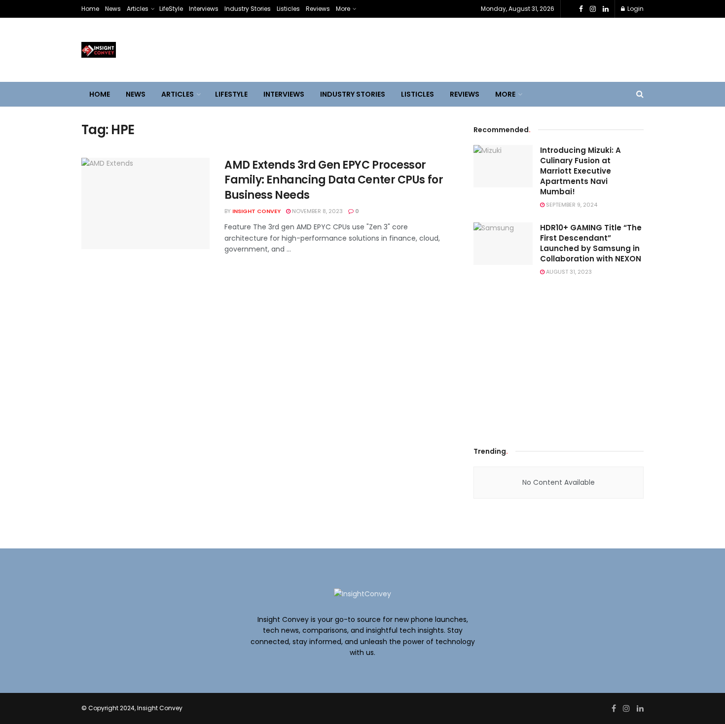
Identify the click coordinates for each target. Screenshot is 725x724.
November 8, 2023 (316, 211)
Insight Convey (256, 211)
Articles (137, 8)
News (113, 8)
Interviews (203, 8)
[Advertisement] (559, 359)
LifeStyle (171, 8)
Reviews (318, 8)
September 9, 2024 (570, 205)
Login (635, 8)
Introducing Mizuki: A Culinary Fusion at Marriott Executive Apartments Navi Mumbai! (580, 171)
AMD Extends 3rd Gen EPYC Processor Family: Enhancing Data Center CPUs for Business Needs (333, 180)
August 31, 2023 (568, 272)
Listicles (288, 8)
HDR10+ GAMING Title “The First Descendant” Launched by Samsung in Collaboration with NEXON (591, 243)
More (343, 8)
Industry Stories (247, 8)
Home (90, 8)
